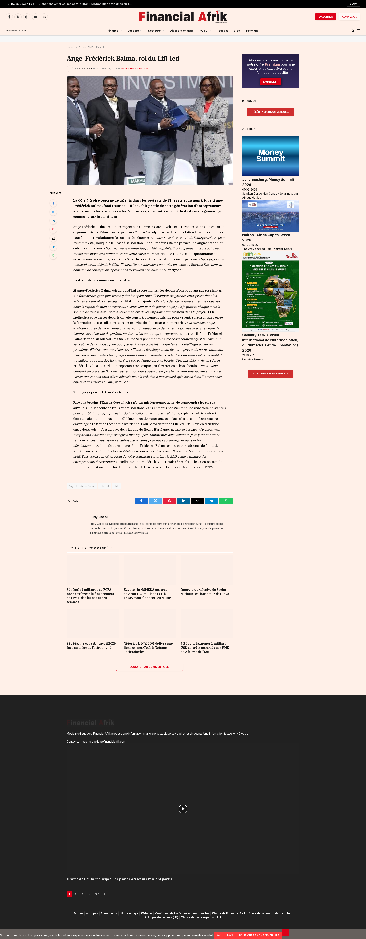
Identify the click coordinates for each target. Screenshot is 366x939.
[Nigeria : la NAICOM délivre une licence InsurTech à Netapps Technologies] (150, 623)
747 (96, 894)
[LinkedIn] (53, 220)
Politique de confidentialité (259, 935)
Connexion (349, 16)
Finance (113, 30)
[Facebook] (53, 203)
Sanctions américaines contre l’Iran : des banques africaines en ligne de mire (87, 4)
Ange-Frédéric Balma (82, 486)
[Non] (285, 932)
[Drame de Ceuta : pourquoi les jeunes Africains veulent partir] (183, 808)
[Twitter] (53, 212)
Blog (353, 3)
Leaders (133, 30)
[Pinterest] (53, 229)
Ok (219, 935)
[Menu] (358, 31)
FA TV (203, 30)
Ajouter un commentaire (149, 666)
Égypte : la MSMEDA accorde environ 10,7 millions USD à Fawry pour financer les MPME (147, 594)
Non (230, 935)
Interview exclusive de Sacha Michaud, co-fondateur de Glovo (205, 592)
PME (116, 486)
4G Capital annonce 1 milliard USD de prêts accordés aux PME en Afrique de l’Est (205, 647)
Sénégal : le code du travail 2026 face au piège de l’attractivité (91, 645)
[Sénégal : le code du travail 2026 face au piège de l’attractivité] (93, 623)
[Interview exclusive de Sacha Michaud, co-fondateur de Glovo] (207, 570)
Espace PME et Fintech (134, 68)
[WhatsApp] (53, 255)
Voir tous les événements (271, 373)
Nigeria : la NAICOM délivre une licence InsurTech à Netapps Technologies (148, 647)
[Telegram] (53, 247)
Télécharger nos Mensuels (271, 111)
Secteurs (154, 30)
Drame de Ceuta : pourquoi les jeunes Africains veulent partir (120, 879)
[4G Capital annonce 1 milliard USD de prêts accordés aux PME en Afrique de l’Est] (207, 623)
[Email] (53, 238)
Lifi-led (104, 486)
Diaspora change (181, 30)
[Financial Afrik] (183, 17)
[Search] (353, 31)
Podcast (222, 30)
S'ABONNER (326, 16)
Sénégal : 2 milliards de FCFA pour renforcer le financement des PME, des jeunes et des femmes (90, 596)
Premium (252, 30)
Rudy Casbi (85, 68)
